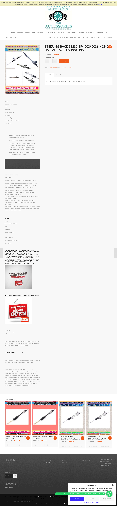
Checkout (7, 229)
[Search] (105, 32)
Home (6, 221)
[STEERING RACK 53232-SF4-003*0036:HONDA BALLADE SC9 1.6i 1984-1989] (1, 253)
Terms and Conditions (11, 224)
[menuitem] (13, 32)
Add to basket (63, 61)
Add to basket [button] (12, 445)
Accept (77, 499)
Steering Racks (53, 67)
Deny (92, 499)
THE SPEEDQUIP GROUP (66, 67)
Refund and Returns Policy (12, 240)
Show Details (23, 445)
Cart (6, 226)
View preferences (107, 499)
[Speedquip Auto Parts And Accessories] (58, 16)
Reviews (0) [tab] (58, 74)
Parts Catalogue (10, 38)
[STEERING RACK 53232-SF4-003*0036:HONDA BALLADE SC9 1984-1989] (115, 253)
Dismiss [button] (100, 4)
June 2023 (7, 463)
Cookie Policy (87, 503)
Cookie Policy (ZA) (9, 232)
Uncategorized (9, 487)
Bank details (8, 243)
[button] (113, 485)
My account (8, 235)
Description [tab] (49, 74)
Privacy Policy (95, 503)
